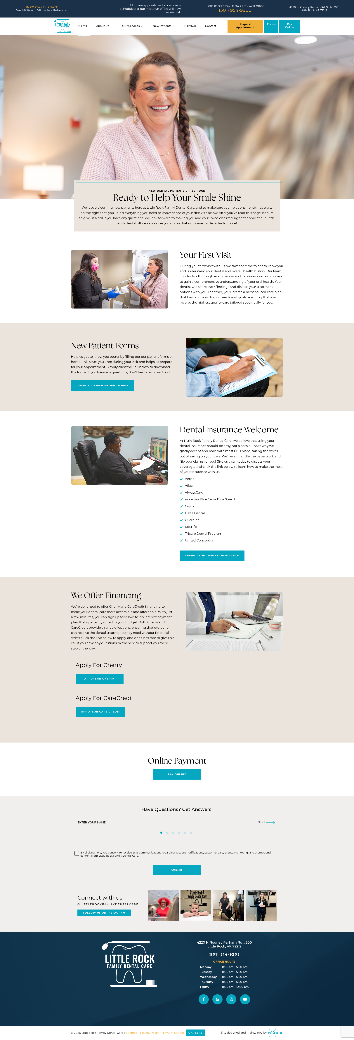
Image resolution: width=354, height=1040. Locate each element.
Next (261, 822)
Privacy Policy (149, 1032)
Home (82, 26)
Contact (210, 26)
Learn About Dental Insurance (212, 555)
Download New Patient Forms (103, 385)
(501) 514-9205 (224, 955)
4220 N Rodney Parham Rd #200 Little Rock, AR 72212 (224, 945)
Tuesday (206, 972)
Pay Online (289, 26)
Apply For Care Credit (100, 711)
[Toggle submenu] (111, 26)
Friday (204, 987)
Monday (205, 967)
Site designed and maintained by (244, 1032)
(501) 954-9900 (235, 10)
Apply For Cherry (99, 678)
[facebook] (204, 999)
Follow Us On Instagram (104, 912)
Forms (271, 24)
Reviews (190, 26)
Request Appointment (245, 26)
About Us (102, 26)
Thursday (206, 982)
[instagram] (231, 999)
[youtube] (245, 999)
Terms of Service (173, 1032)
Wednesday (208, 977)
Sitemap (132, 1032)
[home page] (62, 26)
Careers (195, 1032)
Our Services (131, 26)
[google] (217, 999)
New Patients (162, 26)
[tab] (161, 833)
